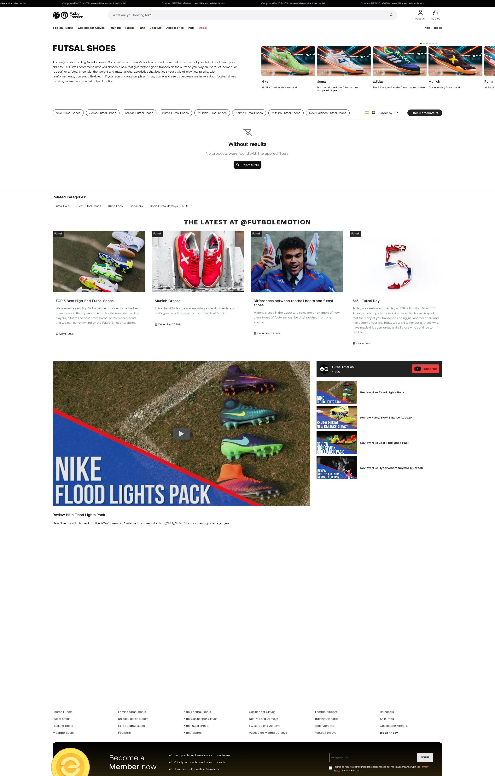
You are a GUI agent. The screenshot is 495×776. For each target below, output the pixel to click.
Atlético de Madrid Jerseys (268, 732)
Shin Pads (387, 718)
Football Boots (63, 27)
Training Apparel (326, 718)
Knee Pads (115, 206)
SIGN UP (425, 757)
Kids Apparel (192, 732)
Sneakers (136, 206)
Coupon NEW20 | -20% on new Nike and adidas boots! (74, 3)
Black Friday (389, 732)
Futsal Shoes (61, 718)
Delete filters (250, 164)
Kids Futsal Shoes (195, 725)
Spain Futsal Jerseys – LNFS (169, 206)
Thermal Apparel (326, 711)
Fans (141, 27)
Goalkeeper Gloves (91, 27)
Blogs (438, 27)
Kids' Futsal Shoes (89, 206)
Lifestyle (156, 27)
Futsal (129, 27)
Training (115, 27)
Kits (427, 27)
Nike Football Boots (131, 725)
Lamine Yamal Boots (132, 711)
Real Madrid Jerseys (263, 718)
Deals (203, 27)
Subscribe (429, 369)
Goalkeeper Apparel (394, 725)
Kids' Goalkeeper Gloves (200, 718)
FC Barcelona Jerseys (264, 725)
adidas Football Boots (133, 718)
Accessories (175, 27)
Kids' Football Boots (197, 711)
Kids (191, 27)
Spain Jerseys (325, 725)
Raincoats (387, 711)
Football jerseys (325, 732)
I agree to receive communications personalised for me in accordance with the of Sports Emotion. (381, 769)
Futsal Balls (62, 206)
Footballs (124, 732)
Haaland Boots (63, 725)
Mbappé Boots (63, 732)
